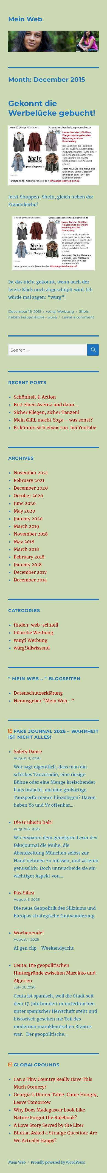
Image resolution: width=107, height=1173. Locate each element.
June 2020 (25, 503)
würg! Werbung (60, 311)
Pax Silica (24, 893)
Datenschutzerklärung (38, 693)
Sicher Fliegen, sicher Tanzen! (47, 412)
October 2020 (28, 495)
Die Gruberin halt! (33, 822)
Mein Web (25, 19)
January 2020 (28, 518)
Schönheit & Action (35, 397)
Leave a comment (78, 317)
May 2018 (24, 541)
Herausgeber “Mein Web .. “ (44, 700)
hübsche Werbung (33, 632)
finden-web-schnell (36, 625)
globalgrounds (37, 1064)
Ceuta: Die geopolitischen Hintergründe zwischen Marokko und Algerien (54, 973)
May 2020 (24, 511)
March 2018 (26, 549)
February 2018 (29, 557)
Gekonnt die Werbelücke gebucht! (51, 108)
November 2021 (31, 472)
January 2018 (28, 564)
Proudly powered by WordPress (58, 1162)
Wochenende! (29, 932)
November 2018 (31, 534)
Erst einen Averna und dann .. (46, 404)
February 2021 (29, 480)
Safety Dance (28, 751)
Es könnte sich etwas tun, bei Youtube (55, 427)
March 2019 (26, 526)
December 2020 (31, 488)
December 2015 (30, 580)
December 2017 (30, 572)
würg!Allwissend (32, 648)
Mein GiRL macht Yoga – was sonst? (53, 420)
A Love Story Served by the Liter (48, 1125)
